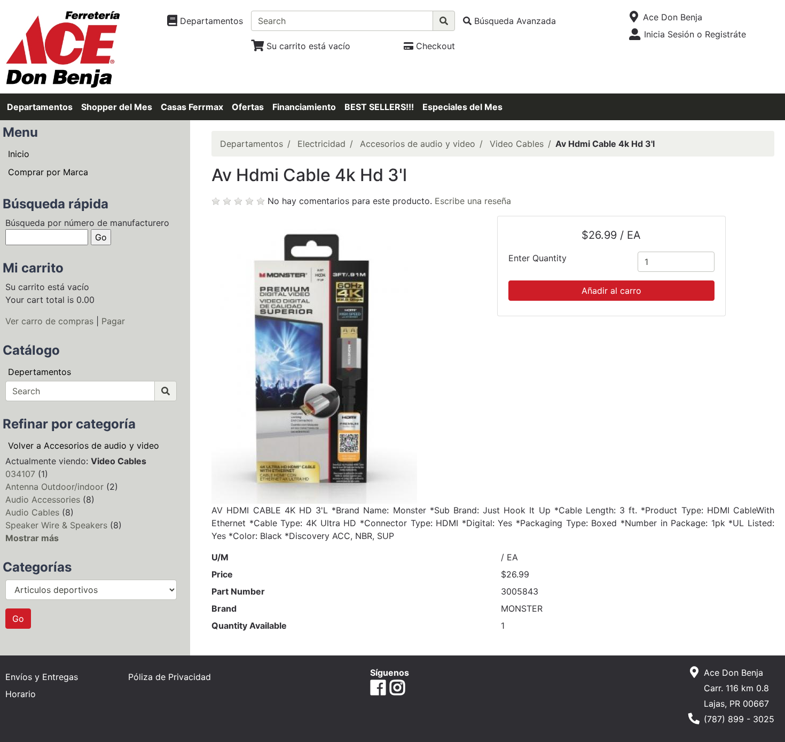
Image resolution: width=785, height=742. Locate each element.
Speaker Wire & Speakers (56, 525)
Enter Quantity (537, 258)
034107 (20, 473)
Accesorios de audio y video (417, 143)
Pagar (113, 321)
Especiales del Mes (462, 106)
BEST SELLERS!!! (379, 106)
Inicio (18, 154)
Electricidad (321, 143)
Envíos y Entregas (41, 676)
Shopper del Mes (116, 106)
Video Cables (517, 143)
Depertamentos (39, 371)
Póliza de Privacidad (169, 676)
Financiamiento (304, 106)
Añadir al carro (611, 290)
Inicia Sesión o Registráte (695, 34)
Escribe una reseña (473, 201)
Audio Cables (32, 512)
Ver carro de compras (49, 321)
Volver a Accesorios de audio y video (83, 445)
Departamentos (40, 106)
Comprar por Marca (48, 172)
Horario (20, 694)
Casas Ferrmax (192, 106)
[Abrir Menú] (634, 17)
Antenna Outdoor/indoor (54, 486)
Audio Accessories (42, 499)
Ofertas (248, 106)
